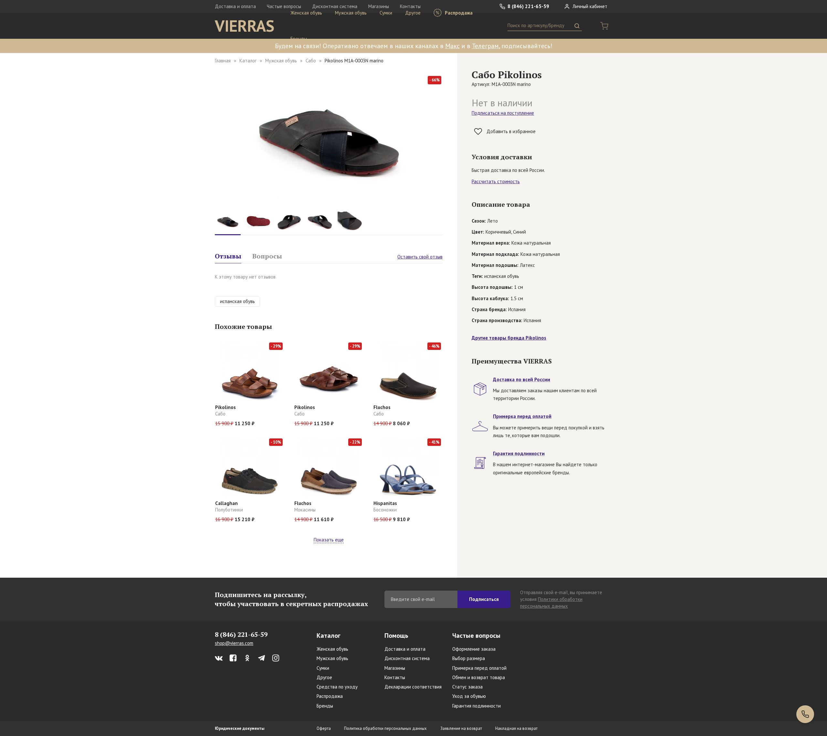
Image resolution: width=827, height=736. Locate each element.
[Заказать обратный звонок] (805, 714)
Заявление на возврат (461, 728)
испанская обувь (237, 301)
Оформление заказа (474, 649)
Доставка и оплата (235, 6)
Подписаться (484, 599)
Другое (413, 13)
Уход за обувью (469, 696)
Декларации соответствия (413, 687)
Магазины (394, 668)
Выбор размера (468, 658)
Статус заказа (467, 687)
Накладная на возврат (516, 728)
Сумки (386, 13)
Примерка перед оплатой (479, 668)
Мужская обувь (351, 13)
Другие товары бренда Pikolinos (509, 338)
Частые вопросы (476, 635)
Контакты (394, 677)
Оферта (324, 728)
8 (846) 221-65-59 (527, 6)
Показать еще (329, 540)
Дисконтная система (407, 658)
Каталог (247, 61)
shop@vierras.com (234, 643)
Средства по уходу (337, 687)
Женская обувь (306, 13)
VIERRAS (244, 26)
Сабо (311, 61)
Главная (223, 61)
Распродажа (458, 13)
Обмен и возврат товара (478, 677)
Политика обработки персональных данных (385, 728)
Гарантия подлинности (476, 706)
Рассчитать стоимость (496, 181)
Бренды (298, 39)
